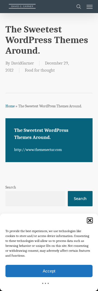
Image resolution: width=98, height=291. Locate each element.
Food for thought (40, 70)
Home (10, 106)
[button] (90, 220)
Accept (49, 271)
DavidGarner (22, 63)
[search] (79, 6)
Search (10, 187)
